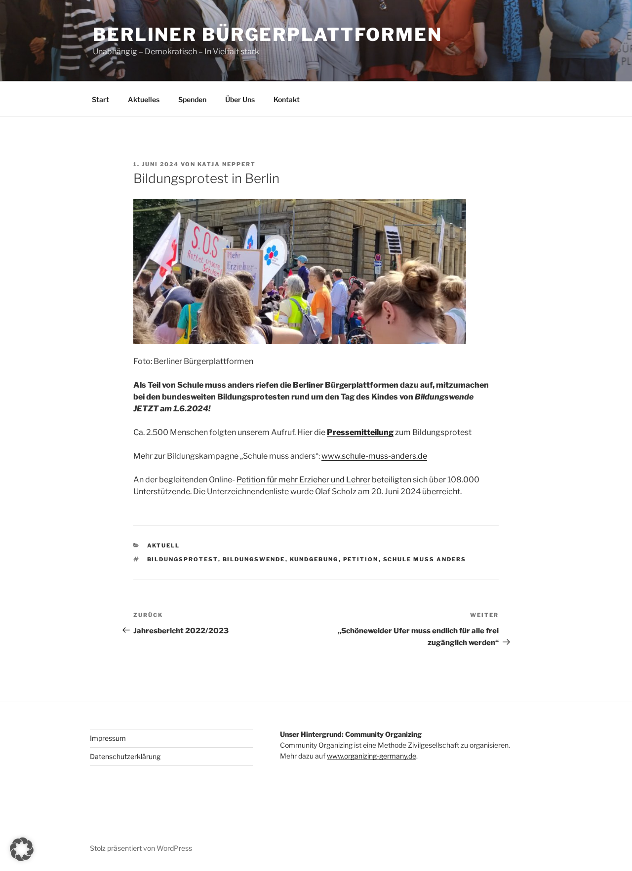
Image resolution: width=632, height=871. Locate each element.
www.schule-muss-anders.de (374, 456)
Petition (361, 559)
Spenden (192, 99)
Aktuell (163, 545)
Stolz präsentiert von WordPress (141, 848)
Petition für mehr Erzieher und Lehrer (303, 479)
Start (100, 99)
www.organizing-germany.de (371, 756)
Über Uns (240, 99)
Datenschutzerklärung (125, 756)
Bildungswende (254, 559)
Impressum (108, 738)
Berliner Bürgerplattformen (267, 34)
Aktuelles (143, 99)
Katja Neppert (227, 164)
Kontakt (287, 99)
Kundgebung (314, 559)
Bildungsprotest (182, 559)
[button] (21, 849)
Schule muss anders (425, 559)
